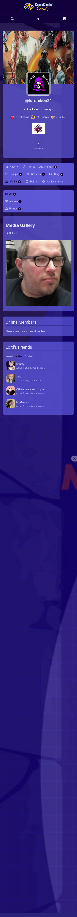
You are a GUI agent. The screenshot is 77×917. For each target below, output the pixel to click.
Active (18, 356)
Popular (28, 356)
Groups (15, 174)
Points (34, 181)
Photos (14, 208)
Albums (14, 201)
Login (37, 18)
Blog (58, 174)
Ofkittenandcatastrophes (31, 389)
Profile (31, 166)
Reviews (37, 174)
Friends (50, 166)
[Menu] (6, 7)
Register (65, 18)
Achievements (54, 181)
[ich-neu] (38, 273)
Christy (20, 364)
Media (14, 181)
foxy (18, 376)
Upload (13, 233)
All (12, 193)
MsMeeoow (23, 402)
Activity (13, 166)
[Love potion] (38, 128)
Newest (9, 356)
